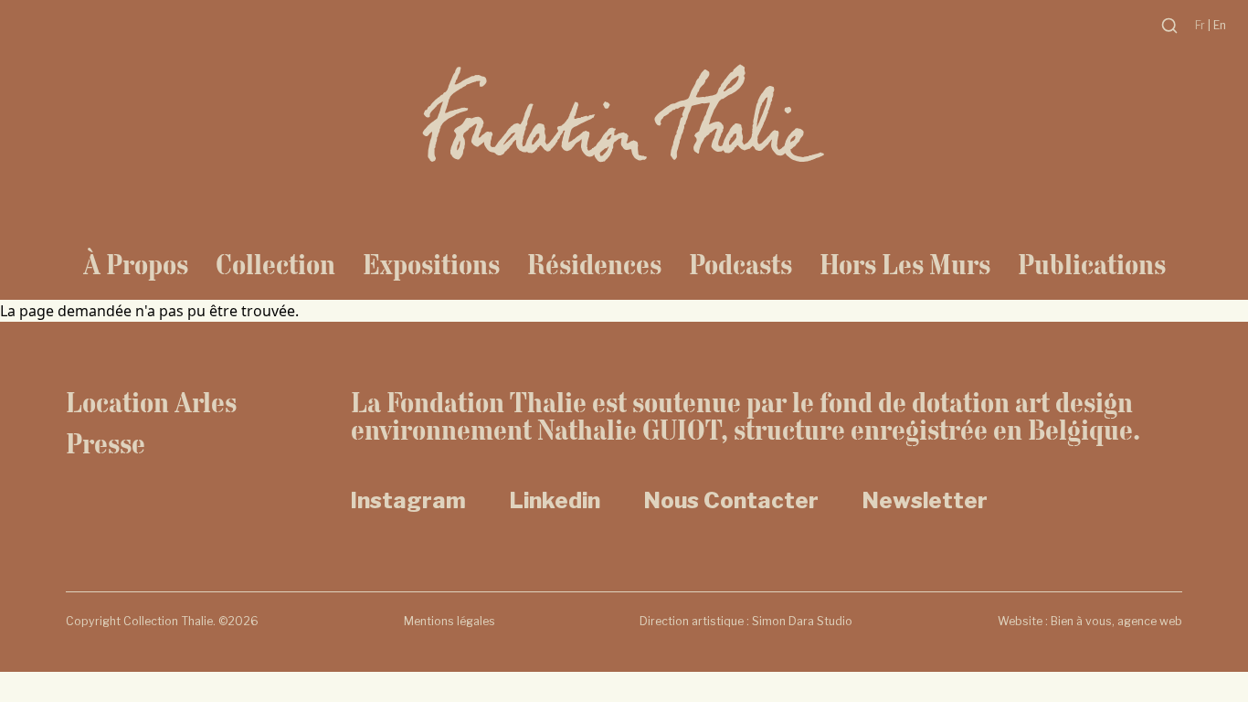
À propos (135, 264)
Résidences (594, 264)
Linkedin (555, 500)
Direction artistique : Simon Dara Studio (746, 621)
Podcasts (740, 264)
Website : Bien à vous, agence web (1090, 621)
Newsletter (925, 500)
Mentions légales (449, 621)
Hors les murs (905, 264)
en (1219, 25)
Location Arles (151, 402)
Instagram (408, 500)
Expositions (431, 264)
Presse (105, 443)
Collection (275, 264)
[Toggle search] (1169, 25)
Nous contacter (731, 500)
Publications (1092, 264)
